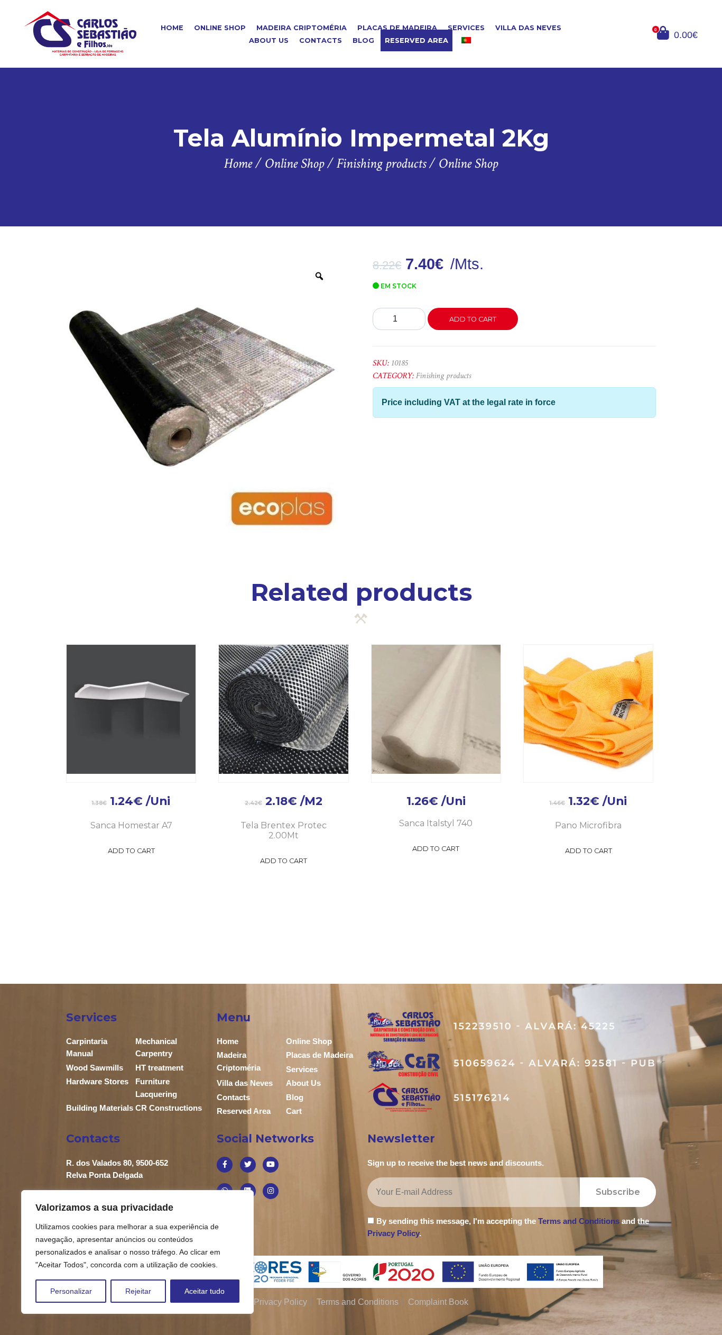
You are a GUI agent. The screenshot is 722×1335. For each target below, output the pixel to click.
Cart (294, 1111)
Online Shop (220, 28)
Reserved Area (416, 40)
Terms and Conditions (578, 1221)
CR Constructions (168, 1107)
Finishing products (443, 375)
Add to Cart (131, 851)
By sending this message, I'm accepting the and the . (508, 1227)
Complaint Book (438, 1301)
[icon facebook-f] (225, 1165)
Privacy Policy (393, 1233)
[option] (202, 394)
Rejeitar (138, 1291)
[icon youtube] (271, 1165)
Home (172, 28)
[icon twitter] (248, 1165)
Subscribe (618, 1192)
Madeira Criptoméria (301, 28)
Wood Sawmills (94, 1067)
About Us (269, 40)
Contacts (320, 40)
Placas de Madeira (397, 28)
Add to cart (472, 319)
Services (466, 28)
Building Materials (99, 1107)
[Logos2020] (361, 1271)
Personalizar (71, 1291)
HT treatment (159, 1067)
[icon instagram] (271, 1191)
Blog (363, 40)
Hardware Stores (97, 1081)
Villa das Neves (528, 28)
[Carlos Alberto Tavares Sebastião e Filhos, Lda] (80, 33)
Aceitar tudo (204, 1291)
